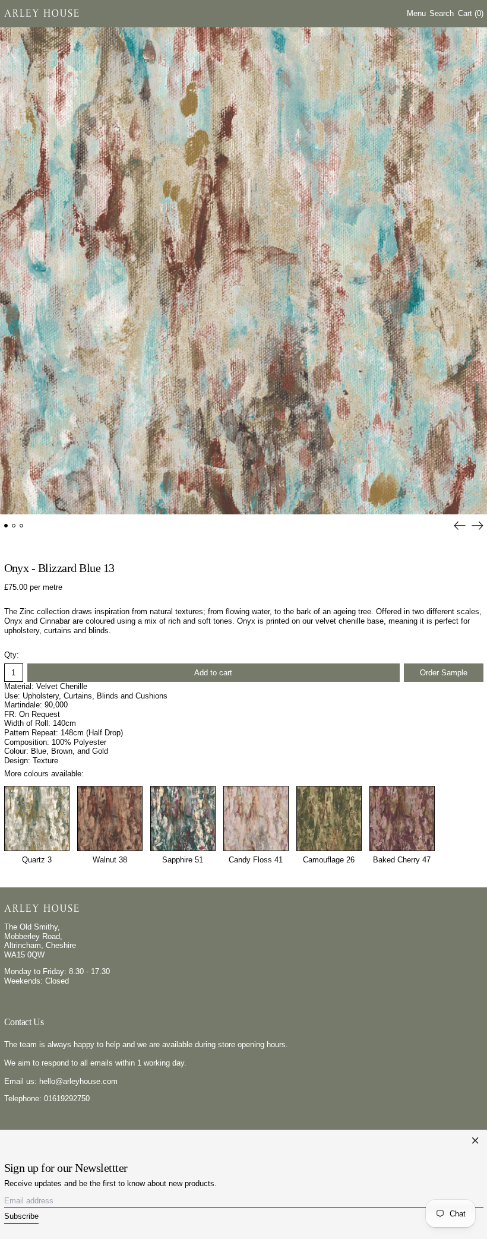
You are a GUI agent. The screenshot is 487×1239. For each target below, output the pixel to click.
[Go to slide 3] (22, 526)
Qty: (11, 654)
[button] (441, 13)
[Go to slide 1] (6, 526)
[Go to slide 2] (14, 526)
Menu (416, 13)
